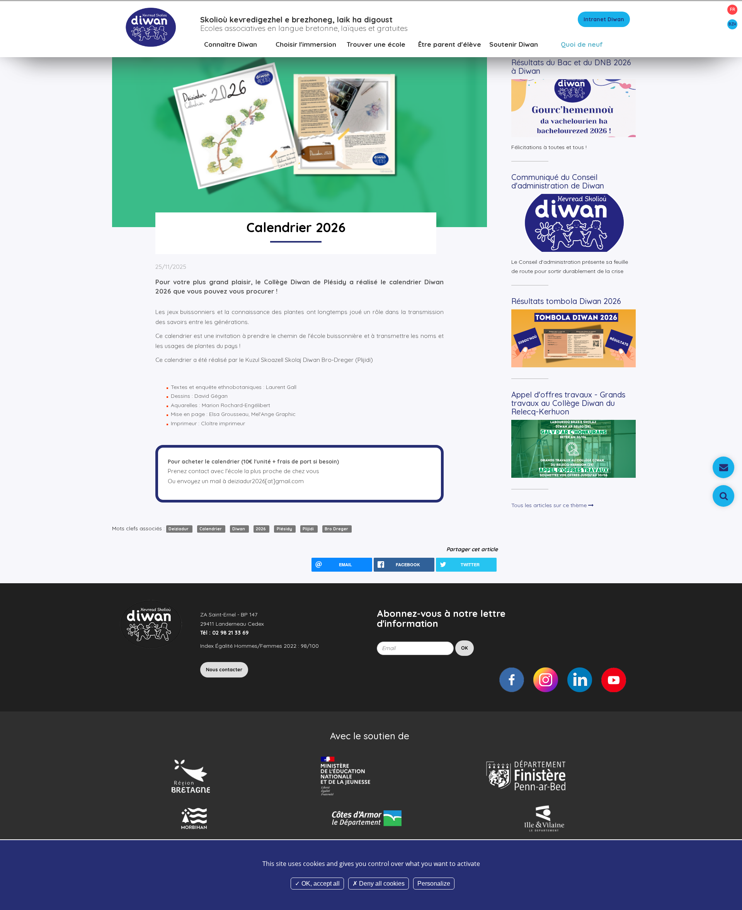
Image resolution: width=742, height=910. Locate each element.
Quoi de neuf (582, 44)
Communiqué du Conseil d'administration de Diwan (557, 181)
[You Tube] (613, 679)
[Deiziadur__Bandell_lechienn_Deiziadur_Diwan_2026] (299, 128)
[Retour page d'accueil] (150, 26)
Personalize (433, 883)
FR (732, 9)
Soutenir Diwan (513, 44)
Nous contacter (224, 669)
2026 (261, 528)
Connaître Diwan (230, 44)
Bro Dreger (337, 528)
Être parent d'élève (449, 44)
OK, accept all (320, 883)
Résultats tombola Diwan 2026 (566, 301)
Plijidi (309, 528)
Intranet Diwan (604, 19)
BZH (732, 24)
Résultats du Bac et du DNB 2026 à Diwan (571, 67)
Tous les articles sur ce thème (549, 505)
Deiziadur (179, 528)
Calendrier (211, 528)
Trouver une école (376, 44)
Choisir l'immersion (306, 44)
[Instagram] (545, 679)
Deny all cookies (381, 883)
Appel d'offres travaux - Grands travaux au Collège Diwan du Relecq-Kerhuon (568, 403)
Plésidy (285, 528)
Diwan (239, 528)
